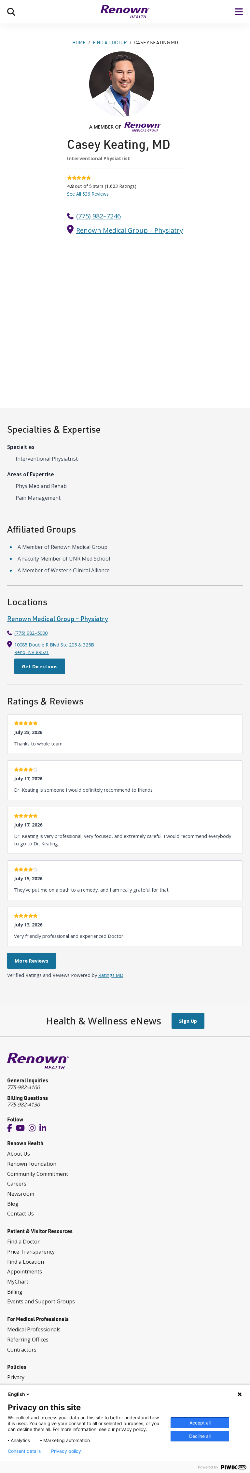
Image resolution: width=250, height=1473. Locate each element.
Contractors (21, 1349)
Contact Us (20, 1213)
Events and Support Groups (41, 1301)
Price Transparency (31, 1251)
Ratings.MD (110, 975)
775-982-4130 (23, 1104)
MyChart (17, 1281)
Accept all (200, 1422)
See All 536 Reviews (88, 194)
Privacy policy (66, 1451)
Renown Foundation (31, 1163)
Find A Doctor (110, 42)
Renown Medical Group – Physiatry (129, 230)
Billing (14, 1291)
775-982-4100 (23, 1087)
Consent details (24, 1451)
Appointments (24, 1271)
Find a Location (25, 1261)
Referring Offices (28, 1339)
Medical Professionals (34, 1329)
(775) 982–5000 (31, 633)
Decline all (200, 1436)
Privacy (15, 1377)
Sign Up (188, 1021)
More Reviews (32, 960)
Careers (16, 1183)
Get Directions (40, 666)
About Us (18, 1153)
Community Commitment (37, 1173)
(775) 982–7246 (98, 216)
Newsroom (20, 1193)
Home (79, 42)
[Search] (11, 11)
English (16, 1394)
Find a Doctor (23, 1241)
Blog (13, 1203)
